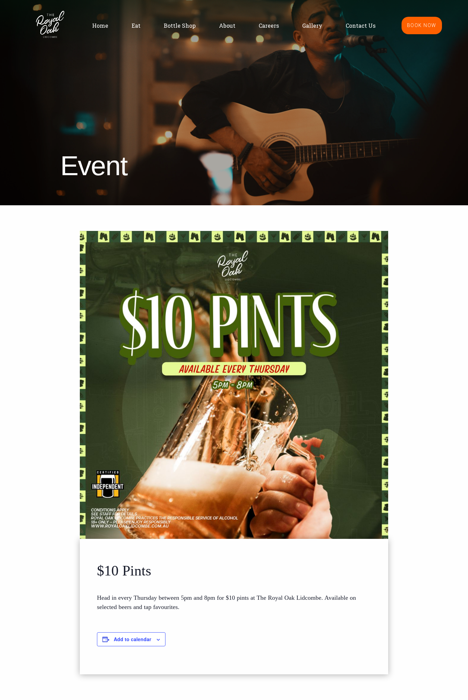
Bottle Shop (180, 25)
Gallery (312, 25)
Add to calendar (132, 639)
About (227, 25)
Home (100, 25)
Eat (136, 25)
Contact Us (360, 25)
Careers (269, 25)
